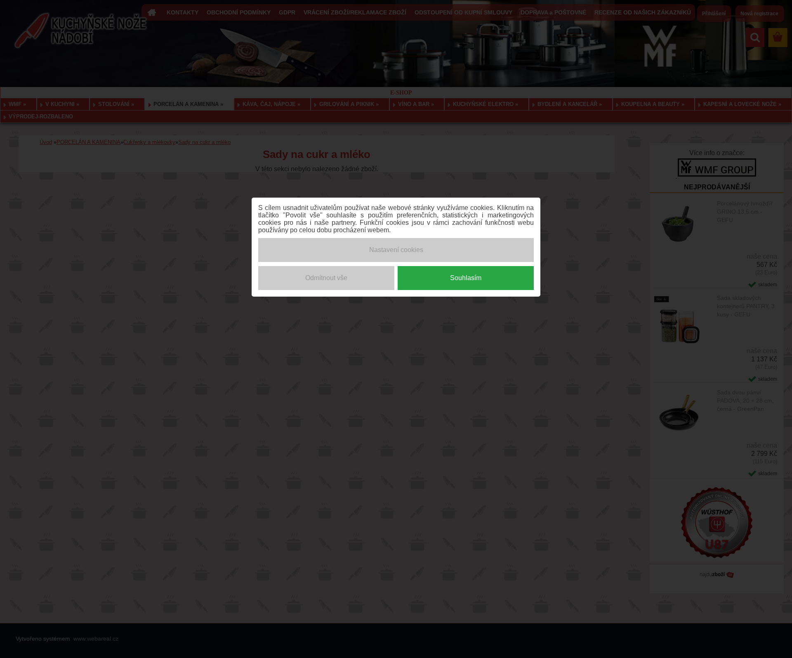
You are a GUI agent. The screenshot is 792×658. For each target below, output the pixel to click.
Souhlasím (465, 277)
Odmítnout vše (326, 277)
